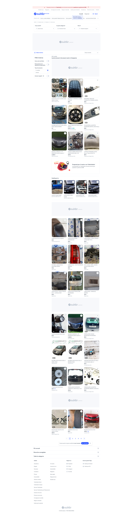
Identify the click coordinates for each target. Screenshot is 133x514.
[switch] (47, 61)
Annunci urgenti (38, 76)
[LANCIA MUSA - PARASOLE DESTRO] (91, 284)
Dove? (79, 25)
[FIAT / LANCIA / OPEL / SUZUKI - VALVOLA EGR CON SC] (91, 257)
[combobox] (45, 28)
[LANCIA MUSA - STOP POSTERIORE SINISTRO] (75, 257)
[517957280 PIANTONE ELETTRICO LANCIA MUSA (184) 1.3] (91, 353)
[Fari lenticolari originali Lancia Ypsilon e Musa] (59, 422)
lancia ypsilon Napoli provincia (58, 18)
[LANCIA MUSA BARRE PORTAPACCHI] (75, 231)
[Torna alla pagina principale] (42, 14)
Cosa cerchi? (38, 25)
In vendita (38, 70)
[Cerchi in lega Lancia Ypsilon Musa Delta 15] (75, 117)
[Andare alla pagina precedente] (66, 438)
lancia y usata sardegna (45, 18)
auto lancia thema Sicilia (91, 18)
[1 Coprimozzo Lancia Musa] (59, 379)
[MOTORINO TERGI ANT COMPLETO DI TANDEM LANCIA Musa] (91, 91)
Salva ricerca (39, 52)
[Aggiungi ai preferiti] (65, 80)
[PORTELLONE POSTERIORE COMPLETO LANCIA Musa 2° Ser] (75, 379)
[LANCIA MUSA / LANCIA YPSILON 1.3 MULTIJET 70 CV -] (91, 231)
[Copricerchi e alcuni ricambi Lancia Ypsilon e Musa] (59, 91)
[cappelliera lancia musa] (75, 422)
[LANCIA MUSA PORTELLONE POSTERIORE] (75, 284)
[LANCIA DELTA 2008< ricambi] (69, 189)
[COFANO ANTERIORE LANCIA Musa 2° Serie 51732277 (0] (91, 144)
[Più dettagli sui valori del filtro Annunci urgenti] (43, 76)
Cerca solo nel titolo (39, 61)
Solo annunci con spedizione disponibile (40, 64)
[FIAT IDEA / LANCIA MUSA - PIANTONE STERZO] (59, 257)
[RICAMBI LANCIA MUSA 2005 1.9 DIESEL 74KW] (59, 352)
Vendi (96, 14)
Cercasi (37, 72)
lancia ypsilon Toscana (70, 18)
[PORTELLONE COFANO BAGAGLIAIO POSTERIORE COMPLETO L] (91, 326)
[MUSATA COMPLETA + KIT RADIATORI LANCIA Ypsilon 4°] (59, 144)
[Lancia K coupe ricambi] (57, 188)
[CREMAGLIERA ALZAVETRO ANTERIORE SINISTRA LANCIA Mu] (91, 379)
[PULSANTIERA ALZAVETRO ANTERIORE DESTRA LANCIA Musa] (91, 117)
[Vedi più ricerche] (98, 18)
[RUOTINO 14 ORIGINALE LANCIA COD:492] (75, 91)
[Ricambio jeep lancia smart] (91, 422)
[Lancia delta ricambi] (93, 188)
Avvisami (86, 443)
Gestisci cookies (37, 479)
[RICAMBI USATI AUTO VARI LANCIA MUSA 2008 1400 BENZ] (59, 117)
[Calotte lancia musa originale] (59, 231)
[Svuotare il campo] (53, 28)
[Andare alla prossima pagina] (84, 438)
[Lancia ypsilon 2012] (81, 188)
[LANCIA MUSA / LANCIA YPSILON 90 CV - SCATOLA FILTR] (59, 284)
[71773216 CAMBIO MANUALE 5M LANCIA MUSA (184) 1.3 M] (75, 144)
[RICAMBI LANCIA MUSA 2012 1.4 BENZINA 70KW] (75, 352)
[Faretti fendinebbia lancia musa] (59, 326)
